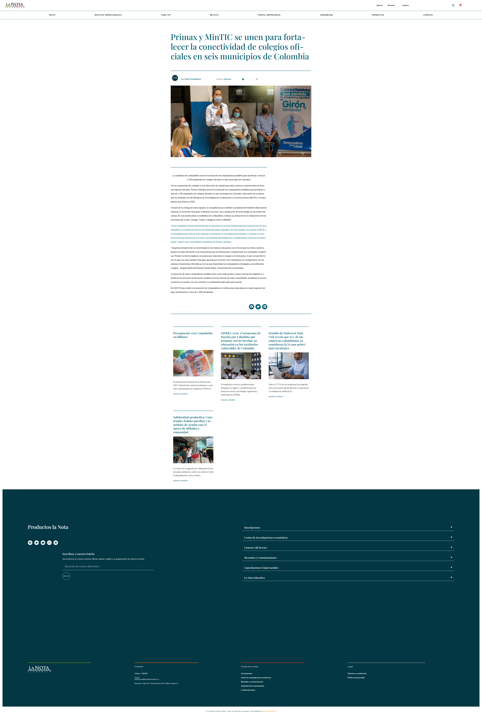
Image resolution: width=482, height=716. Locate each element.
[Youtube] (43, 542)
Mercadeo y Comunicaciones (260, 557)
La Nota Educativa (254, 577)
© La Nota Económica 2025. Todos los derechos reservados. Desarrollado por (241, 711)
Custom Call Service (255, 547)
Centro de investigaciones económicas (266, 537)
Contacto (405, 5)
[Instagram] (49, 542)
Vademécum (326, 15)
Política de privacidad (356, 678)
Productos (378, 15)
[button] (453, 5)
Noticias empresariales (108, 15)
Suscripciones (252, 527)
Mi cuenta (391, 5)
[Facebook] (30, 542)
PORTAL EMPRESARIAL (269, 15)
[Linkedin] (55, 542)
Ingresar (380, 5)
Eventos (428, 15)
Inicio (52, 15)
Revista (214, 15)
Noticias (227, 79)
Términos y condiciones (357, 673)
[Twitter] (36, 542)
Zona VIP (166, 15)
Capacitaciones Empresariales (261, 567)
